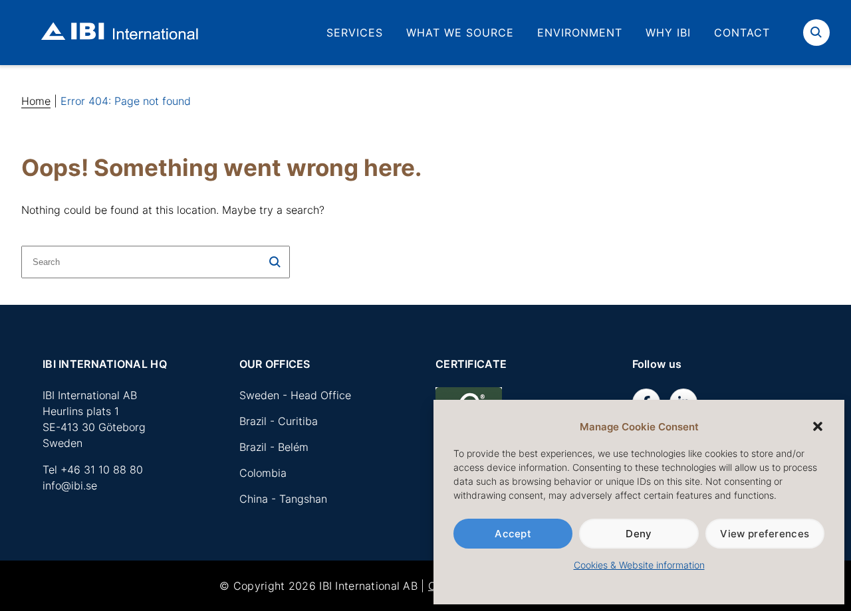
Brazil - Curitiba (278, 421)
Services (354, 32)
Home (36, 101)
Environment (579, 32)
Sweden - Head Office (295, 395)
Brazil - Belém (273, 447)
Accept (513, 533)
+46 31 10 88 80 (102, 469)
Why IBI (668, 32)
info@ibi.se (70, 485)
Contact (742, 32)
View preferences (764, 533)
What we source (460, 32)
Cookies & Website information (639, 564)
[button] (817, 426)
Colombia (263, 473)
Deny (639, 533)
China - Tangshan (283, 498)
